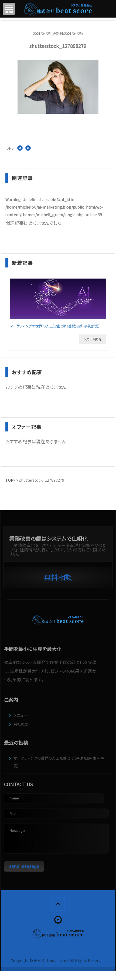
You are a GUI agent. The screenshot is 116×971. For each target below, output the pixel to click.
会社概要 (21, 724)
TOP (9, 480)
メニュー (20, 715)
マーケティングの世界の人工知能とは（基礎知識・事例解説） (55, 326)
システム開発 (92, 339)
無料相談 (58, 577)
